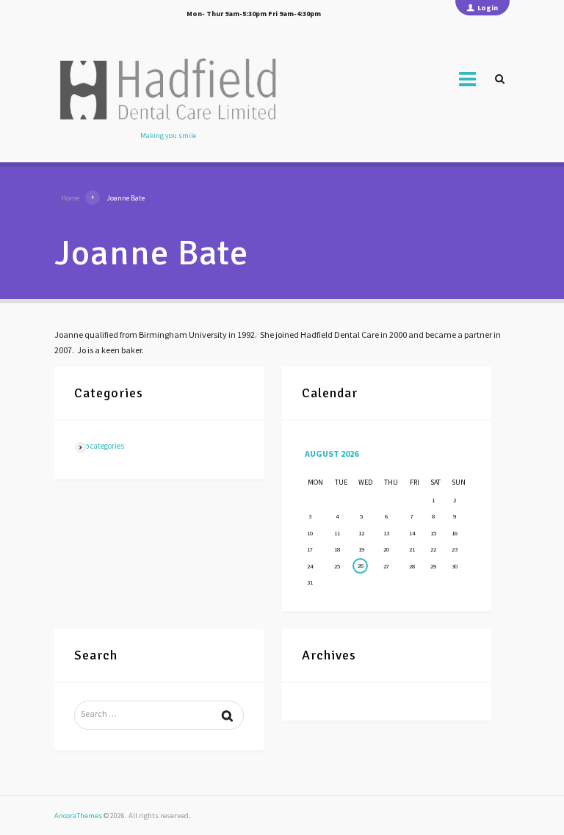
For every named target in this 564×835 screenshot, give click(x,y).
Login (487, 7)
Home (70, 198)
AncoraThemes (78, 815)
